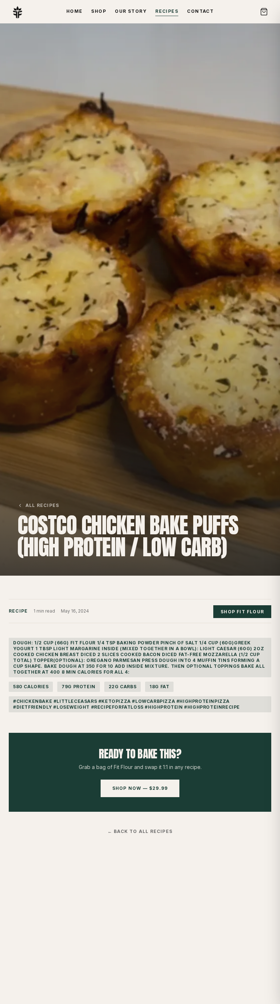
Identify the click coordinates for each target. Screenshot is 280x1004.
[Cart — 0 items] (264, 11)
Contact (200, 11)
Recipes (166, 11)
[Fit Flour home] (17, 11)
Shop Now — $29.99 (140, 788)
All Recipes (42, 505)
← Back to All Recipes (140, 831)
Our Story (131, 11)
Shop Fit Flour (242, 611)
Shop (98, 11)
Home (74, 11)
